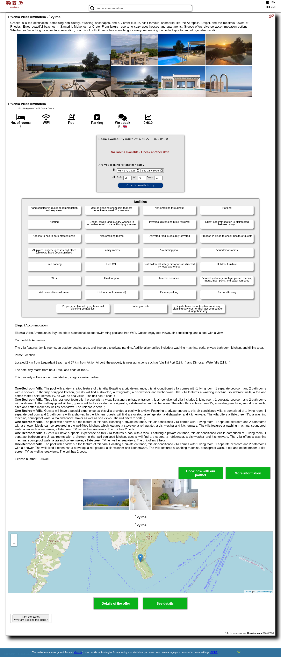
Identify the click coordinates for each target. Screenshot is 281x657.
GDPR (214, 652)
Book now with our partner (200, 473)
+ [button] (14, 537)
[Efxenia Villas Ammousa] (64, 66)
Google (78, 652)
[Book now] (271, 15)
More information (248, 473)
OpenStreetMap (264, 591)
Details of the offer (116, 603)
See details (165, 603)
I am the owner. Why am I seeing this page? (31, 618)
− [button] (14, 543)
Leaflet (248, 591)
